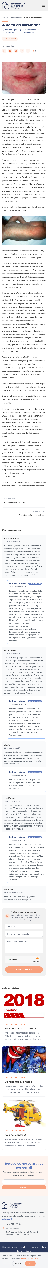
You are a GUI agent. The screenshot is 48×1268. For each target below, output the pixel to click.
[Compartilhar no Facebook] (10, 51)
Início (4, 17)
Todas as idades (15, 17)
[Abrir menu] (43, 5)
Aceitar (30, 1263)
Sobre (28, 1251)
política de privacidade (29, 1258)
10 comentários (28, 33)
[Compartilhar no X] (16, 51)
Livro (19, 1251)
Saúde (23, 1247)
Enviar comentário (24, 969)
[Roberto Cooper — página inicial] (13, 5)
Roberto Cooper (11, 30)
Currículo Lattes (12, 1228)
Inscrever (24, 1187)
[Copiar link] (28, 51)
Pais (44, 1247)
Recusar (18, 1263)
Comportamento (9, 1247)
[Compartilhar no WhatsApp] (4, 51)
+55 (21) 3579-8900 (14, 1224)
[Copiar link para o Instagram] (22, 51)
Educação (34, 1247)
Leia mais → (7, 1219)
